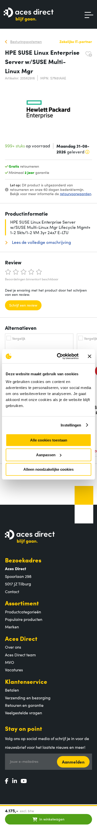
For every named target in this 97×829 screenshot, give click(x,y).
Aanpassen (45, 455)
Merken (12, 626)
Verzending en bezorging (27, 697)
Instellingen (71, 425)
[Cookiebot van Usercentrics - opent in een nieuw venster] (59, 356)
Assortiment (22, 603)
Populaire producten (23, 619)
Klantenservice (26, 681)
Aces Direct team (20, 654)
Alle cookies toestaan (48, 440)
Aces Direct (21, 638)
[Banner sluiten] (89, 356)
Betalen (12, 690)
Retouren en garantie (24, 705)
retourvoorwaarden (75, 193)
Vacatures (14, 669)
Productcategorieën (23, 611)
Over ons (13, 647)
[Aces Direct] (28, 14)
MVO (9, 662)
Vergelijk (18, 338)
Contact (12, 591)
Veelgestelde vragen (23, 712)
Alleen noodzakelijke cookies (48, 469)
